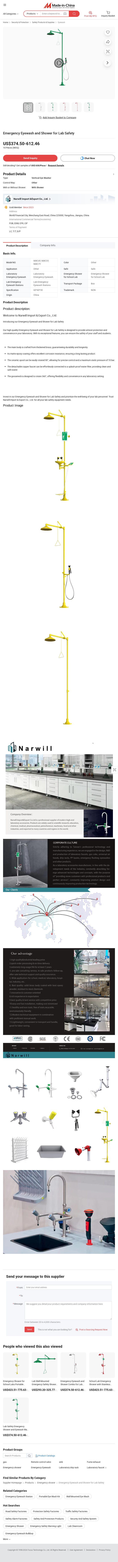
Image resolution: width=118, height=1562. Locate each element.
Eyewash (61, 22)
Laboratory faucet (95, 1467)
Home (5, 22)
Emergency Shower (15, 1526)
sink (61, 1461)
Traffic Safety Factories (76, 1511)
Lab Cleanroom (75, 1526)
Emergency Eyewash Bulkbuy (19, 1533)
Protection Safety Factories (46, 1511)
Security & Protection (20, 22)
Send (29, 1329)
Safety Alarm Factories (16, 1518)
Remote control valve (41, 1461)
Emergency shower (12, 1467)
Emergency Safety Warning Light (45, 1526)
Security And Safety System (83, 1518)
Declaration (91, 1550)
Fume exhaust (93, 1461)
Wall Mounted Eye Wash (77, 1496)
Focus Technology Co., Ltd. (39, 1550)
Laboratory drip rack (69, 1467)
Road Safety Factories (16, 1511)
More (5, 1539)
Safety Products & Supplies (43, 22)
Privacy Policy (104, 1550)
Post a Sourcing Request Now (92, 1329)
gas (5, 1461)
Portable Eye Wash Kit (49, 1496)
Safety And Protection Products (49, 1518)
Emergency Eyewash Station (19, 1496)
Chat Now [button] (89, 158)
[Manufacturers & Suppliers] (59, 5)
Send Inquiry (30, 158)
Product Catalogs (46, 1455)
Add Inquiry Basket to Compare (59, 117)
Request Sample (56, 165)
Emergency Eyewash (41, 1467)
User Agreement (76, 1550)
